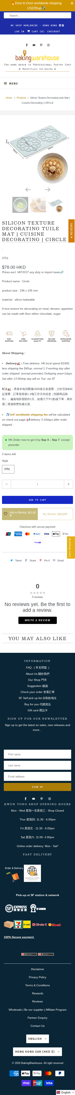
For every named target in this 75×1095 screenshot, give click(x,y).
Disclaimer (37, 969)
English (35, 1039)
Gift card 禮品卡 (38, 710)
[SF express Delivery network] (9, 927)
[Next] (47, 189)
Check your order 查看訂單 (38, 692)
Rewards (37, 993)
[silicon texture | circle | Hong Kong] (37, 150)
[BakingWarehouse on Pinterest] (41, 45)
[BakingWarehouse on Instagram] (48, 45)
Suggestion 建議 (37, 686)
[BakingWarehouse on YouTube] (34, 45)
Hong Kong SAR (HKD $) (35, 1051)
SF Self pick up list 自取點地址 (38, 698)
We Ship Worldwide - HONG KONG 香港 (37, 25)
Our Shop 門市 (37, 679)
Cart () (37, 31)
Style (5, 460)
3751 (7, 469)
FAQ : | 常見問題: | (37, 667)
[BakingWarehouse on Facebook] (26, 45)
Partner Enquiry (37, 1017)
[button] (65, 1092)
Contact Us (38, 1025)
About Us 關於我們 (37, 673)
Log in (19, 31)
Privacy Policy (37, 977)
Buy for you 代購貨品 (37, 704)
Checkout (53, 31)
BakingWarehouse (31, 1063)
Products (22, 97)
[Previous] (27, 189)
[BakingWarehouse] (37, 62)
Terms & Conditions (37, 985)
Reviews (37, 1001)
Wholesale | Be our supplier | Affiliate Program (38, 1009)
